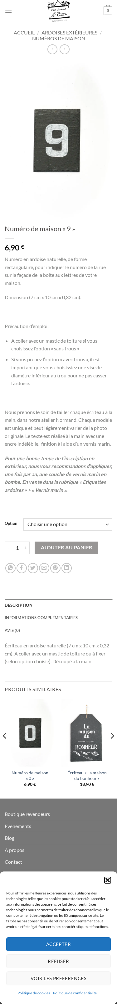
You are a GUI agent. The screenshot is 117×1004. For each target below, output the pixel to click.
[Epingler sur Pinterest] (55, 568)
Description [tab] (18, 605)
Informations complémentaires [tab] (41, 617)
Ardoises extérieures (69, 32)
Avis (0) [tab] (12, 630)
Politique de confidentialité (75, 993)
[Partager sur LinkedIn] (66, 568)
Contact (13, 862)
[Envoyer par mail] (44, 568)
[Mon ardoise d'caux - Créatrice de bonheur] (58, 11)
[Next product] (52, 49)
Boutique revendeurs (27, 814)
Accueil (24, 32)
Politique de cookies (33, 993)
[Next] (112, 748)
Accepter (58, 944)
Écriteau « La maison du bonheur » (87, 775)
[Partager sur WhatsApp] (10, 568)
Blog (9, 838)
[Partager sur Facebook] (22, 568)
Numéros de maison (58, 38)
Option (11, 523)
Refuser (58, 961)
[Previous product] (64, 49)
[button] (108, 880)
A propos (14, 850)
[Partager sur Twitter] (33, 568)
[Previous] (5, 748)
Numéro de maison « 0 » (30, 775)
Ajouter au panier (66, 547)
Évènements (18, 826)
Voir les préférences (58, 978)
